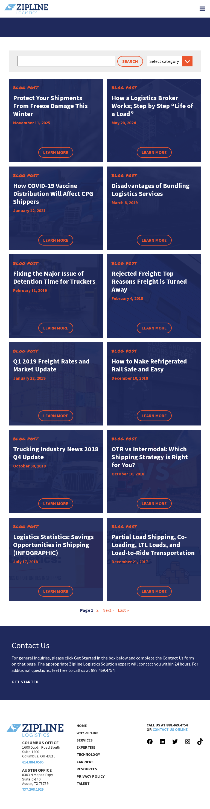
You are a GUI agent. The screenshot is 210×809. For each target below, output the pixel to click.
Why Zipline (87, 732)
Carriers (85, 761)
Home (82, 725)
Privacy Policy (91, 776)
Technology (88, 754)
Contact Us (173, 658)
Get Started (25, 681)
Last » (123, 610)
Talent (83, 783)
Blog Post (26, 87)
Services (85, 740)
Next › (108, 610)
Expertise (86, 747)
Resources (87, 768)
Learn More (55, 152)
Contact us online (170, 729)
